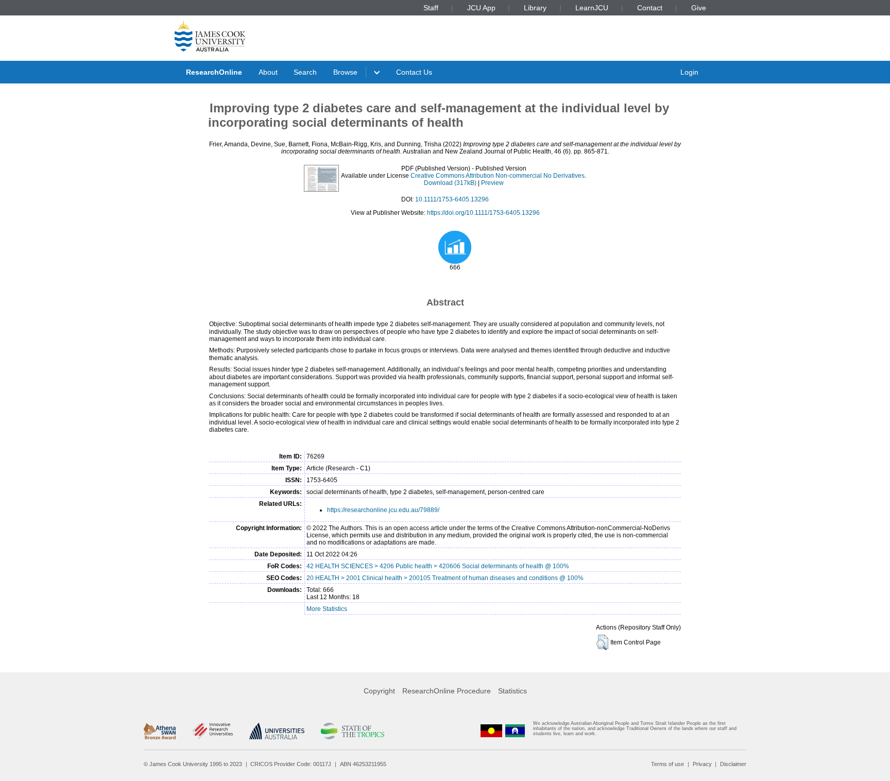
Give (698, 8)
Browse (345, 72)
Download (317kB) (450, 182)
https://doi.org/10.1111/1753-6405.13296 (483, 212)
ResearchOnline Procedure (446, 691)
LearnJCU (591, 8)
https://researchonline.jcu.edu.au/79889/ (383, 510)
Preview (492, 182)
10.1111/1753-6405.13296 (452, 199)
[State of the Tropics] (352, 731)
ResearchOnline (214, 72)
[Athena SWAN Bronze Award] (160, 731)
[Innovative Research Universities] (212, 731)
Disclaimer (733, 764)
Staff (430, 8)
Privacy (702, 764)
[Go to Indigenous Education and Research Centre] (491, 731)
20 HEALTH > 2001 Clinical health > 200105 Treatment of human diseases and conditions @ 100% (445, 578)
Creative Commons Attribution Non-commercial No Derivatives (497, 175)
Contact (649, 8)
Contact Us (414, 72)
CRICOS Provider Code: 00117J (290, 764)
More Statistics (326, 609)
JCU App (481, 8)
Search (305, 72)
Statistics (512, 691)
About (268, 72)
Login (689, 72)
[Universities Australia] (276, 731)
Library (535, 8)
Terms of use (667, 764)
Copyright (379, 691)
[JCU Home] (210, 36)
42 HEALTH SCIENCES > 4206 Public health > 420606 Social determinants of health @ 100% (437, 566)
